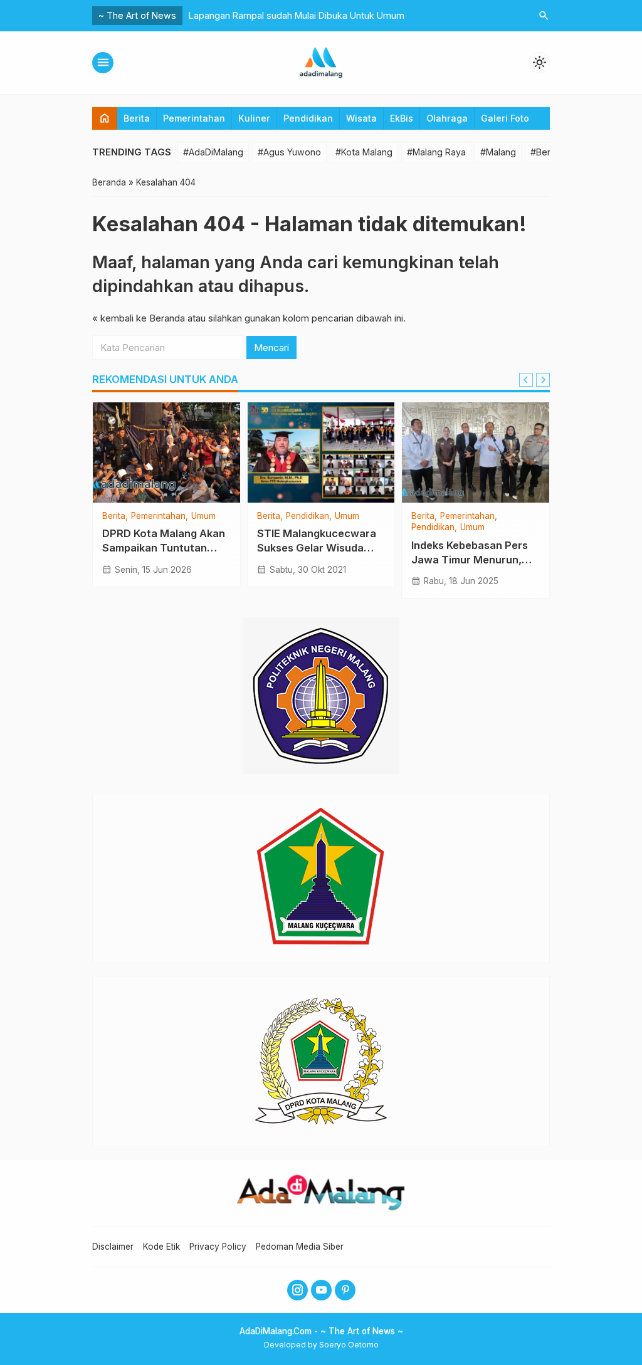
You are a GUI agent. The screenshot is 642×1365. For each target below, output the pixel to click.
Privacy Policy (217, 1247)
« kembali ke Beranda (138, 318)
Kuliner (254, 118)
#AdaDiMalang (213, 152)
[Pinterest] (345, 1290)
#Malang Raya (436, 152)
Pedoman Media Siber (300, 1247)
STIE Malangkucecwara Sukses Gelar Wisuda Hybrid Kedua (316, 547)
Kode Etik (161, 1247)
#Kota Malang (363, 152)
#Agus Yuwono (289, 152)
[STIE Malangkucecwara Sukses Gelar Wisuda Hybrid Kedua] (321, 452)
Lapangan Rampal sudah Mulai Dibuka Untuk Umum (296, 15)
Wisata (361, 118)
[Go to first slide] (543, 380)
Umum (203, 516)
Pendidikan (308, 118)
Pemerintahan (194, 118)
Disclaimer (113, 1247)
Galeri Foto (505, 118)
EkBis (401, 118)
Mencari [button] (271, 347)
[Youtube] (321, 1290)
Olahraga (447, 118)
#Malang (498, 152)
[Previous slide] (526, 380)
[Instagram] (297, 1290)
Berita (137, 118)
